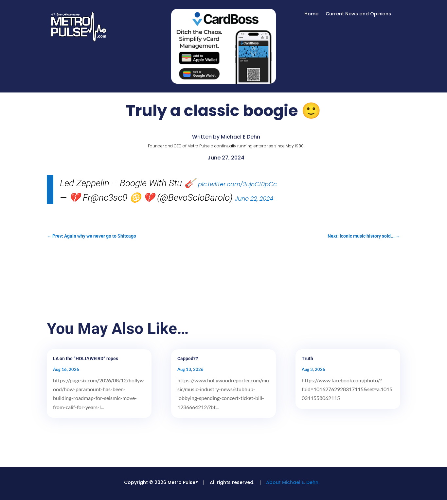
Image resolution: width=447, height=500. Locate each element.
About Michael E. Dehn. (292, 482)
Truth (307, 358)
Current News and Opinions (358, 14)
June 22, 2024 (254, 198)
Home (311, 14)
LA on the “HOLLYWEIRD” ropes (85, 358)
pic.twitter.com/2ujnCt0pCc (237, 184)
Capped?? (187, 358)
